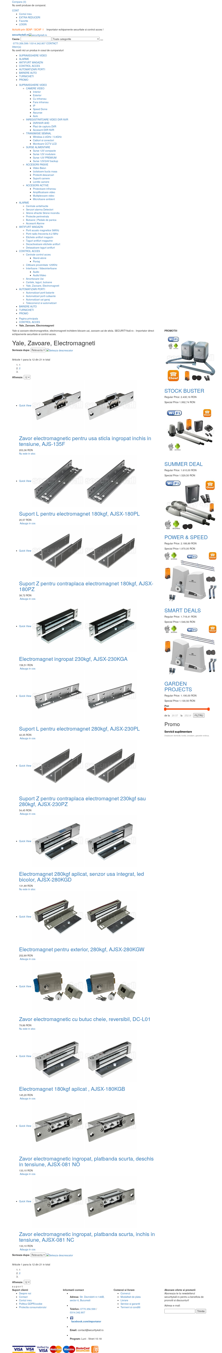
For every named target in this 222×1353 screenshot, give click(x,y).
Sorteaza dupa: (21, 350)
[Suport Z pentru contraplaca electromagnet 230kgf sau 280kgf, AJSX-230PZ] (84, 765)
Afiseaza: (17, 377)
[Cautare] (101, 40)
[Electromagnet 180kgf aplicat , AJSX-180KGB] (84, 1056)
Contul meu (25, 14)
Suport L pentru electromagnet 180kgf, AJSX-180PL (79, 513)
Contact (23, 1296)
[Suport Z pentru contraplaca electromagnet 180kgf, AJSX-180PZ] (84, 550)
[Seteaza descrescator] (59, 350)
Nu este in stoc (27, 453)
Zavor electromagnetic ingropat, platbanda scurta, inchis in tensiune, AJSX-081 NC (87, 1236)
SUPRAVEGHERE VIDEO (33, 55)
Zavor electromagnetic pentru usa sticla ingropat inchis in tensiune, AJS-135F (85, 440)
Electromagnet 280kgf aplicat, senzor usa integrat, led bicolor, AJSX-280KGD (81, 876)
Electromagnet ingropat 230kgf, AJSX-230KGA (73, 658)
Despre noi (25, 1293)
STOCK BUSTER (184, 390)
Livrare (124, 1300)
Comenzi (125, 1293)
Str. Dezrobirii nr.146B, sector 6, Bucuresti (87, 1298)
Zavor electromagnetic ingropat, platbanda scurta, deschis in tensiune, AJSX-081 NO (86, 1161)
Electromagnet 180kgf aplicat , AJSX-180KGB (72, 1088)
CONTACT (52, 43)
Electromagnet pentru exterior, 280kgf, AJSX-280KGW (81, 949)
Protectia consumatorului (32, 1307)
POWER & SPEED (186, 537)
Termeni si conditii (130, 1307)
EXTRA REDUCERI (29, 17)
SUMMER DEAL (183, 464)
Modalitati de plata (131, 1296)
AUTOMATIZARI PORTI (32, 69)
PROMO (23, 79)
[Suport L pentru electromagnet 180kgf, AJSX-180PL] (84, 481)
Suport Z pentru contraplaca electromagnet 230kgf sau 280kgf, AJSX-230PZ (82, 801)
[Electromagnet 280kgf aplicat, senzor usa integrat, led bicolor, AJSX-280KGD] (84, 841)
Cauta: (16, 39)
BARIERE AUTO (28, 72)
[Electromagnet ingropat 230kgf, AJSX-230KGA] (84, 626)
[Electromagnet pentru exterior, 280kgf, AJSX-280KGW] (84, 916)
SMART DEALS (182, 610)
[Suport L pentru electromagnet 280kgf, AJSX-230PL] (84, 696)
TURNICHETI (26, 76)
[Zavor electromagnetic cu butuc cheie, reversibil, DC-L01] (84, 986)
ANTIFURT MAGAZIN (31, 62)
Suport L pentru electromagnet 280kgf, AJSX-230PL (79, 728)
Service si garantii (130, 1303)
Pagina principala (28, 318)
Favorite (23, 21)
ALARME (24, 59)
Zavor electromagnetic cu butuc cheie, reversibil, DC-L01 (85, 1019)
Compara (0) (19, 1)
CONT (15, 10)
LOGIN (23, 24)
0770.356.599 (20, 43)
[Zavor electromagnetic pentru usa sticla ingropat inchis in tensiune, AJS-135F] (84, 405)
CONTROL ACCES (29, 66)
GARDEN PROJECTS (178, 686)
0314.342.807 (38, 43)
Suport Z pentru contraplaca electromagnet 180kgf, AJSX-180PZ (86, 586)
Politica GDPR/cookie (30, 1303)
